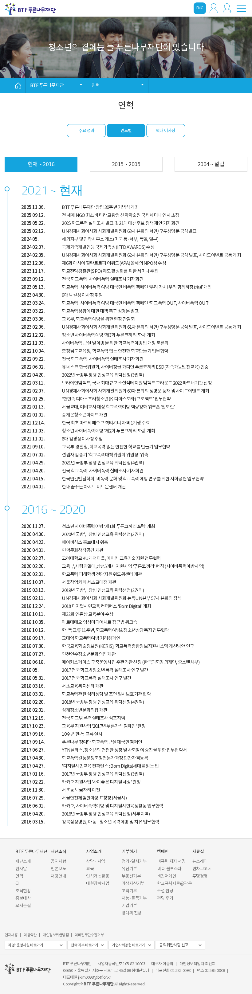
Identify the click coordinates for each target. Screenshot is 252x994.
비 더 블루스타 (169, 868)
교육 (90, 868)
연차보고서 (202, 868)
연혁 (19, 876)
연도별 (126, 130)
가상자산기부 (133, 883)
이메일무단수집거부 (89, 935)
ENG (199, 8)
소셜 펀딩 (165, 891)
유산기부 (129, 868)
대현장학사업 (97, 883)
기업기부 (129, 905)
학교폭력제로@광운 (174, 883)
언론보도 (58, 868)
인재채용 (11, 935)
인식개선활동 (97, 876)
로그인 (213, 8)
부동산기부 (131, 876)
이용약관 (30, 935)
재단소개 (23, 861)
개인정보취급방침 (56, 935)
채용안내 (58, 876)
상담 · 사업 (95, 861)
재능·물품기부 (134, 898)
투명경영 (200, 876)
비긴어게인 (166, 876)
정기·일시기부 (134, 861)
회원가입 (227, 8)
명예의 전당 (132, 913)
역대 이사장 (165, 130)
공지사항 (58, 861)
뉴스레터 (200, 861)
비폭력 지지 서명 (171, 861)
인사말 (21, 868)
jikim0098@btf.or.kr (94, 977)
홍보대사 (23, 898)
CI (17, 883)
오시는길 (23, 905)
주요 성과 (86, 130)
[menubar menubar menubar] (241, 8)
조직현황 (23, 891)
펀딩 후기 (165, 898)
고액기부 (129, 891)
